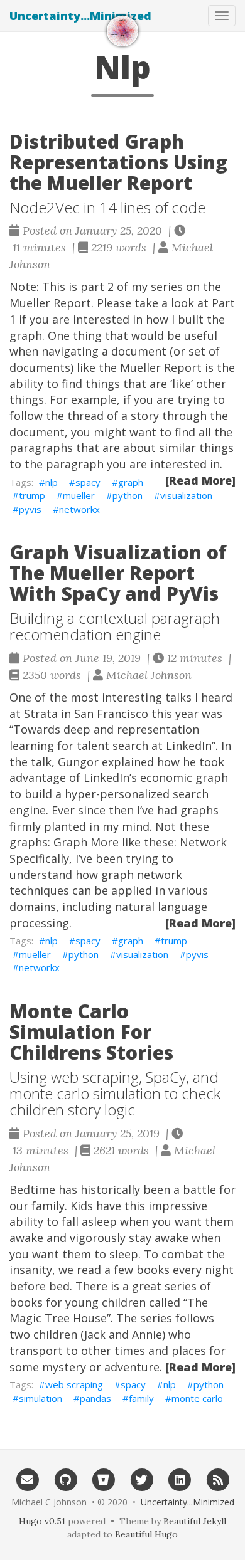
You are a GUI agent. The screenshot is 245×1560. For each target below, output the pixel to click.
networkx (79, 509)
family (141, 1398)
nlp (51, 482)
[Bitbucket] (103, 1479)
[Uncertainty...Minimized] (122, 31)
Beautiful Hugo (146, 1534)
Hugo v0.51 (42, 1521)
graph (130, 482)
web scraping (74, 1384)
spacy (88, 482)
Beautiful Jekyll (194, 1521)
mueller (79, 495)
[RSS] (217, 1479)
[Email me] (27, 1479)
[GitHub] (65, 1479)
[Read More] (200, 480)
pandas (95, 1398)
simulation (40, 1398)
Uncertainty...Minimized (80, 15)
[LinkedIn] (180, 1479)
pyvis (30, 509)
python (127, 495)
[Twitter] (141, 1479)
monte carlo (197, 1398)
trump (32, 495)
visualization (186, 495)
